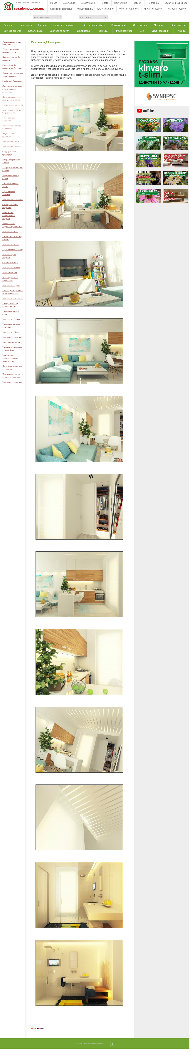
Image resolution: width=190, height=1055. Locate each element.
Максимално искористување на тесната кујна (10, 358)
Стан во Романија (10, 262)
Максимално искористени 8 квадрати (8, 215)
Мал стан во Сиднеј (11, 319)
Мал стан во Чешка (10, 244)
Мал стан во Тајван (10, 142)
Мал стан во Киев (10, 231)
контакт (26, 2)
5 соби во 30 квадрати (12, 81)
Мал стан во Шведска (11, 332)
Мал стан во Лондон (11, 147)
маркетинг (35, 2)
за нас (18, 2)
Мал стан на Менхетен (12, 199)
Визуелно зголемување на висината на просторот (12, 89)
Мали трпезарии (9, 272)
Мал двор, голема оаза (12, 337)
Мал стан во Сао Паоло (12, 298)
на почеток (38, 1028)
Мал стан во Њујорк (11, 285)
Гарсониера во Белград (12, 249)
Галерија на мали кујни (12, 105)
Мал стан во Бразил (11, 267)
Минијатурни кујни (11, 342)
